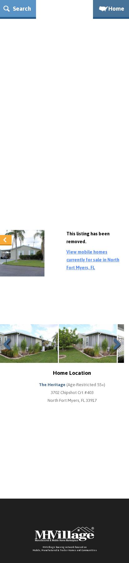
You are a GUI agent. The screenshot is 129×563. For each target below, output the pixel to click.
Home (116, 8)
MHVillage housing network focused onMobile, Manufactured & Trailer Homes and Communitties (65, 549)
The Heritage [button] (52, 384)
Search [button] (21, 8)
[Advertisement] (64, 156)
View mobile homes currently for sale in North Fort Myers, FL (92, 259)
